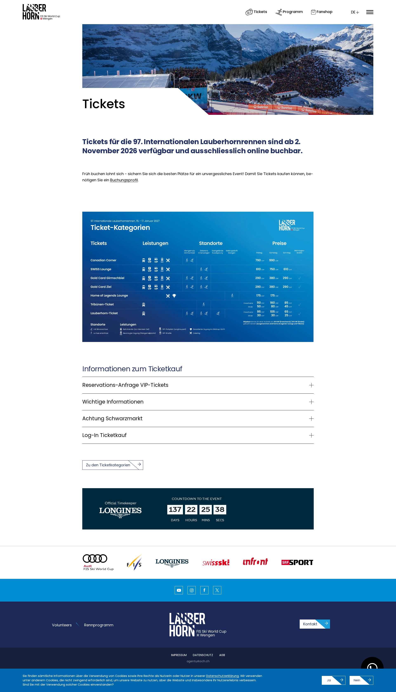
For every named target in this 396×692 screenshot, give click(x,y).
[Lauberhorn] (41, 12)
